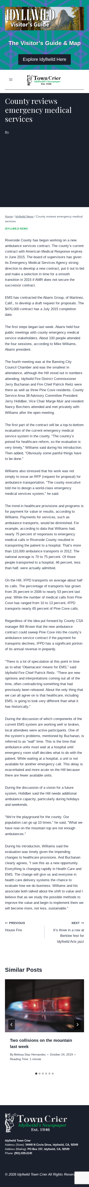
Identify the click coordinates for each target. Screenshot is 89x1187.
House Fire (15, 927)
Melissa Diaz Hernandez (30, 1054)
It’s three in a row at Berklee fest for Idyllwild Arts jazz (68, 933)
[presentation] (44, 1005)
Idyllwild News (16, 228)
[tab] (36, 1074)
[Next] (77, 1025)
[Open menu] (11, 79)
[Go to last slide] (11, 1025)
